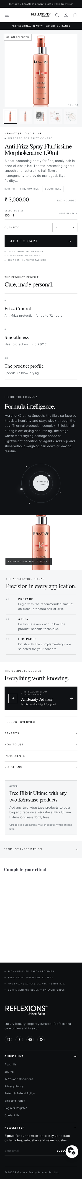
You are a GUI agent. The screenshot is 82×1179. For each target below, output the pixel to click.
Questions (41, 767)
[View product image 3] (40, 116)
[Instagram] (8, 1039)
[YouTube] (30, 1039)
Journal (9, 1071)
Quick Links (14, 1056)
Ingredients (41, 755)
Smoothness (53, 188)
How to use (41, 744)
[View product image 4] (55, 116)
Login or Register (16, 1108)
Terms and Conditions (19, 1079)
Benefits (41, 733)
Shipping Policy (15, 1100)
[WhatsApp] (41, 1039)
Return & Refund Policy (20, 1093)
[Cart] (75, 15)
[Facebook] (19, 1039)
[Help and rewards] (72, 1151)
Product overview (41, 722)
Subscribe (65, 1150)
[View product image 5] (70, 116)
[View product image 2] (25, 116)
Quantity (12, 227)
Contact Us (12, 1115)
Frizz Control (29, 188)
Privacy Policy (14, 1086)
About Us (11, 1064)
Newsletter (14, 1127)
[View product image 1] (10, 116)
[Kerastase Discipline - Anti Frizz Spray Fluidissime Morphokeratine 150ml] (32, 914)
